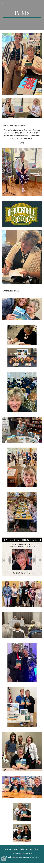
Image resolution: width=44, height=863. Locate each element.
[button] (2, 3)
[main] (22, 13)
